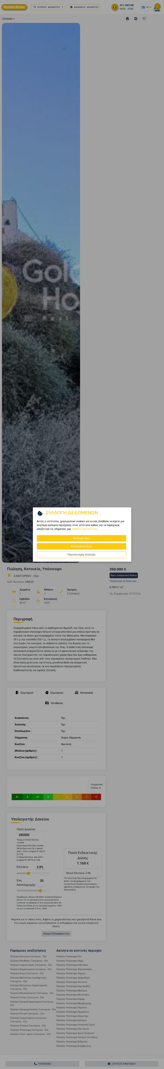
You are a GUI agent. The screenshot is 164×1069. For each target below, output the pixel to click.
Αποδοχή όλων (81, 538)
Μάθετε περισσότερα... (85, 528)
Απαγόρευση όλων (81, 546)
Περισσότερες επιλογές (81, 554)
